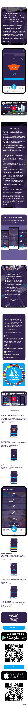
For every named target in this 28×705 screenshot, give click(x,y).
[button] (24, 704)
